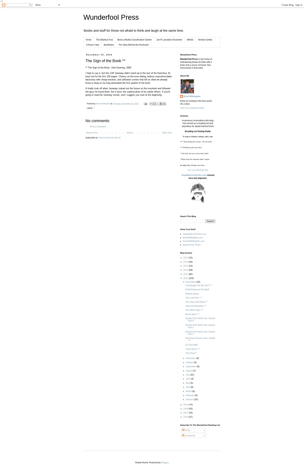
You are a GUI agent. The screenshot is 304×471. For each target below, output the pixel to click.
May (188, 383)
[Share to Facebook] (161, 104)
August (189, 371)
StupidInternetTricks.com (194, 175)
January (190, 399)
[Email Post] (145, 104)
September (191, 366)
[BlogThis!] (154, 104)
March (189, 391)
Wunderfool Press (111, 17)
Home (88, 40)
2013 (186, 266)
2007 (186, 413)
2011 (186, 274)
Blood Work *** (192, 314)
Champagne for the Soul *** (198, 285)
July (188, 375)
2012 (186, 270)
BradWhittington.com (193, 237)
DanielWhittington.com (193, 241)
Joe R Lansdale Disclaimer (169, 40)
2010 (186, 278)
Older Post (167, 133)
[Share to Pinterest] (164, 104)
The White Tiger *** (194, 310)
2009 (186, 404)
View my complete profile (192, 108)
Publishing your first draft (197, 289)
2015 (186, 257)
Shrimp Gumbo (205, 40)
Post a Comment (98, 126)
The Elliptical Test (104, 40)
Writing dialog (192, 293)
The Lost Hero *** (193, 298)
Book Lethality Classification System (134, 40)
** (94, 108)
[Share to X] (158, 104)
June (188, 379)
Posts (187, 430)
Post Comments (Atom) (110, 137)
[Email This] (151, 104)
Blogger (165, 462)
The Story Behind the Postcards (134, 45)
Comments (189, 435)
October (190, 362)
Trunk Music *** (192, 349)
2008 (186, 409)
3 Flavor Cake (92, 45)
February (190, 395)
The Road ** (191, 353)
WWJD (190, 40)
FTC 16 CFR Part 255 (198, 170)
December (191, 282)
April (188, 387)
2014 (186, 262)
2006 (186, 417)
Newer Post (91, 133)
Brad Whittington (192, 96)
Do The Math (191, 345)
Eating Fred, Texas (192, 245)
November (191, 358)
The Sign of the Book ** (196, 302)
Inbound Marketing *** (196, 306)
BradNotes (109, 45)
